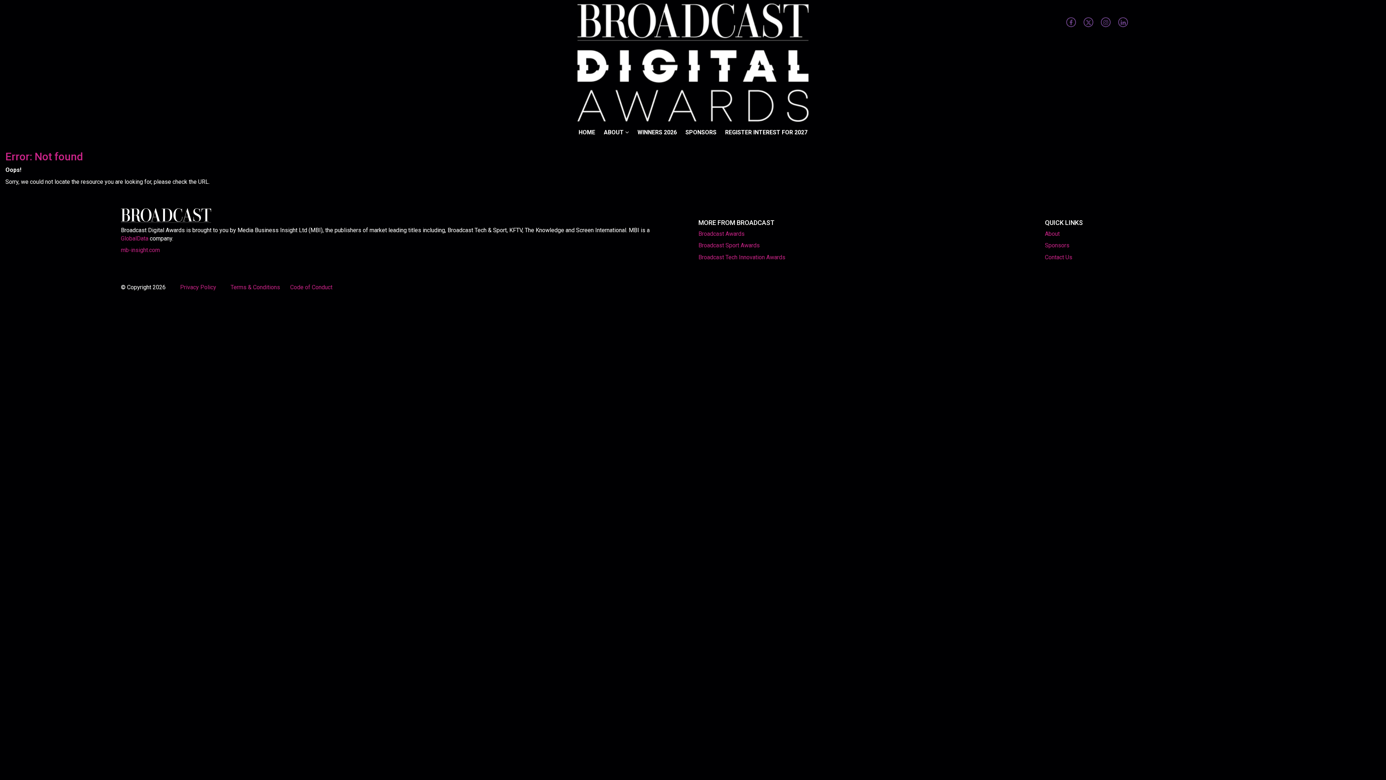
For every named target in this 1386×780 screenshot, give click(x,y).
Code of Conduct (311, 287)
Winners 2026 (657, 132)
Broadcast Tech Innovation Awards (741, 257)
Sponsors (700, 132)
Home (587, 132)
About (614, 132)
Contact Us (1058, 257)
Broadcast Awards (721, 233)
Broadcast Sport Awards (729, 245)
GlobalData (134, 238)
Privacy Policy (199, 287)
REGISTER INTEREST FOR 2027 (766, 132)
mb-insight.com (140, 250)
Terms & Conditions (255, 287)
